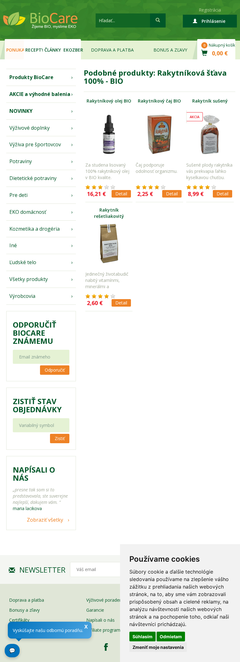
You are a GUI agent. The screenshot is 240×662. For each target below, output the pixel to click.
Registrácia (210, 10)
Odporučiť (55, 370)
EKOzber (72, 50)
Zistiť (60, 438)
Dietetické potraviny (33, 178)
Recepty (34, 50)
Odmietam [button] (171, 636)
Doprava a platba (112, 50)
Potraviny (20, 161)
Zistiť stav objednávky (37, 405)
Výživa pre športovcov (35, 144)
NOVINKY (20, 111)
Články (52, 50)
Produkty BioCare (31, 77)
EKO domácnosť (27, 211)
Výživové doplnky (29, 127)
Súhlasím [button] (142, 636)
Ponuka (15, 50)
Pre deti (18, 195)
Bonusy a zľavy (24, 610)
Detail (121, 194)
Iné (13, 245)
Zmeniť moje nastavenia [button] (158, 647)
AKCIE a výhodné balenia (39, 94)
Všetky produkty (28, 279)
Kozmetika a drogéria (34, 228)
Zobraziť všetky (45, 519)
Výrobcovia (22, 296)
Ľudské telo (22, 262)
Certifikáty (19, 620)
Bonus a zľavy (170, 50)
